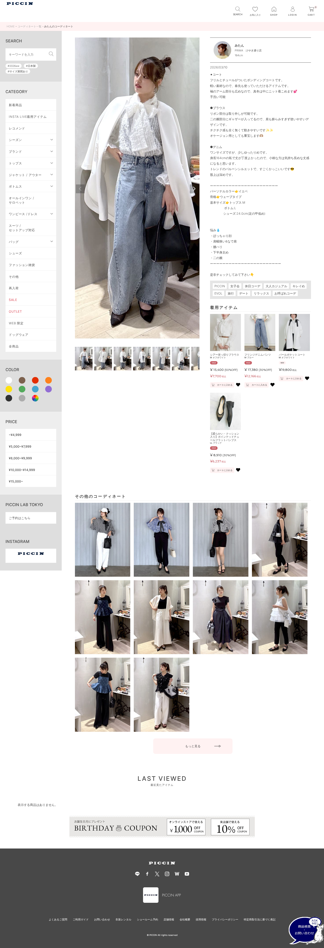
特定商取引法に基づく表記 (260, 919)
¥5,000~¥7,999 (20, 446)
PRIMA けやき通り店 (248, 50)
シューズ (15, 253)
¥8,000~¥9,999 (20, 458)
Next (194, 188)
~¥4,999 (15, 435)
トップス (15, 163)
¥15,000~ (16, 481)
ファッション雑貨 (22, 265)
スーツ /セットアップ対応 (22, 228)
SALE (13, 300)
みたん (239, 45)
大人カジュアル (276, 286)
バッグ (14, 242)
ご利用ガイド (81, 919)
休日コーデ (252, 286)
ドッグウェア (18, 334)
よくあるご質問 (58, 919)
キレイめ (298, 286)
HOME (11, 26)
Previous (80, 188)
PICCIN (219, 286)
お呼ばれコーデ (285, 293)
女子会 (235, 286)
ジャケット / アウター (25, 175)
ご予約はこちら (19, 518)
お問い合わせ (102, 919)
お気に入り (255, 14)
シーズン (15, 140)
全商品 (14, 346)
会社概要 (185, 919)
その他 (14, 276)
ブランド (15, 151)
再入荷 (14, 288)
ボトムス (15, 186)
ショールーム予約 (147, 919)
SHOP (273, 14)
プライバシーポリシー (225, 919)
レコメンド (17, 128)
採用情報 (201, 919)
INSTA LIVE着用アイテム (28, 116)
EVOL (218, 293)
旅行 (231, 293)
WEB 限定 (16, 323)
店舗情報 (169, 919)
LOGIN (292, 14)
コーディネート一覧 (29, 26)
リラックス (261, 293)
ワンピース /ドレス (23, 214)
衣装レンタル (123, 919)
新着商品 (15, 105)
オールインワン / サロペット (21, 200)
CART (312, 11)
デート (243, 293)
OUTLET (15, 311)
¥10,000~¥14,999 (22, 470)
